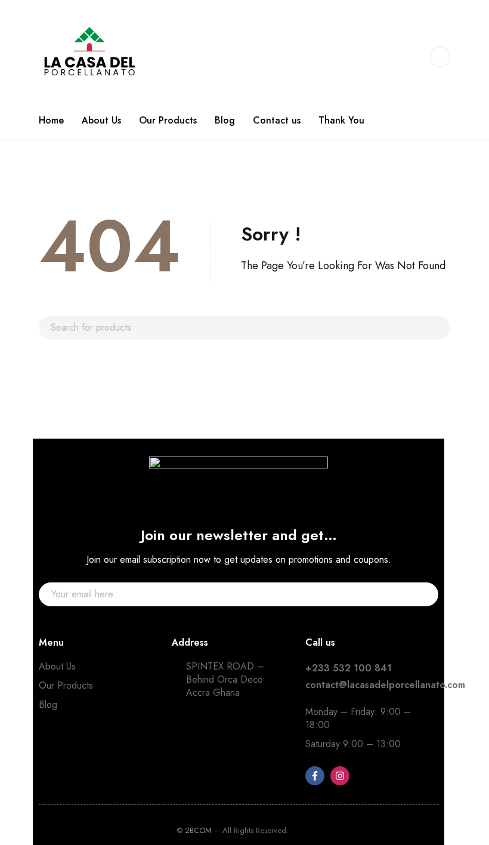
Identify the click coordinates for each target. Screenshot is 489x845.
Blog (48, 704)
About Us (57, 666)
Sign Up (423, 594)
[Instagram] (339, 775)
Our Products (66, 685)
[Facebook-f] (314, 775)
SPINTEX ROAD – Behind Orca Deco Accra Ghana (225, 679)
